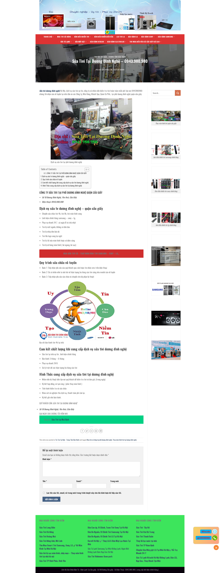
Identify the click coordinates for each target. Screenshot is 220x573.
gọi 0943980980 (203, 538)
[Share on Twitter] (87, 431)
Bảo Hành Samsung (165, 37)
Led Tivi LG (120, 37)
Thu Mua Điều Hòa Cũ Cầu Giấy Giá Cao (144, 41)
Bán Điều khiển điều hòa (103, 37)
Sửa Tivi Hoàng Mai (47, 536)
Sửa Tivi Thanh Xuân (144, 536)
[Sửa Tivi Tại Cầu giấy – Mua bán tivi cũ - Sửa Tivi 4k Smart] (110, 32)
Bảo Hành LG (133, 37)
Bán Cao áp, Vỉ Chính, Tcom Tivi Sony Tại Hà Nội (108, 527)
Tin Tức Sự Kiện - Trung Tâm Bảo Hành (110, 57)
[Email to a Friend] (91, 431)
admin (122, 70)
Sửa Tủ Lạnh (65, 41)
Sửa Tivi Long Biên (47, 527)
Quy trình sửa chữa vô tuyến (52, 179)
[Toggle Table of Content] (85, 169)
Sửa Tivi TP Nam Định (145, 545)
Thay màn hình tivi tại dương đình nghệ (124, 440)
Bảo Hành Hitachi (97, 41)
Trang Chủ (48, 37)
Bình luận (47, 459)
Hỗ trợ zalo (206, 531)
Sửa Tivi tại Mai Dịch (60, 419)
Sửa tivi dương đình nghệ (49, 90)
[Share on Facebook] (82, 431)
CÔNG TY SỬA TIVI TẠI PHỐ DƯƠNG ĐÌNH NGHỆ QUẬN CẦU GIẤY (67, 173)
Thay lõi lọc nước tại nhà (146, 540)
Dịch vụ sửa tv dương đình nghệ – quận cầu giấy (59, 176)
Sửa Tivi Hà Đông (46, 532)
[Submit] (178, 93)
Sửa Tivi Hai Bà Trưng (145, 532)
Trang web (114, 481)
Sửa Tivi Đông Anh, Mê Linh (50, 540)
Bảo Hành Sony (147, 37)
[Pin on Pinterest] (96, 431)
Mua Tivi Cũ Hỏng (64, 37)
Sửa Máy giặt (80, 41)
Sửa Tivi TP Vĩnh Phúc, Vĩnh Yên (52, 560)
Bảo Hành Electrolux (115, 41)
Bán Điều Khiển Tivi (81, 37)
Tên (45, 481)
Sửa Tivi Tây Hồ (143, 527)
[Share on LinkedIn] (101, 431)
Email (79, 481)
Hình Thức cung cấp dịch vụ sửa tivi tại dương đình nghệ (62, 185)
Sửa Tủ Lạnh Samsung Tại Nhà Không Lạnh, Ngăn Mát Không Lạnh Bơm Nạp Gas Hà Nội (108, 550)
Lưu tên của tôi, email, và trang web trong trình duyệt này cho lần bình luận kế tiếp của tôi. (83, 493)
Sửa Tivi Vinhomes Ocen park (100, 556)
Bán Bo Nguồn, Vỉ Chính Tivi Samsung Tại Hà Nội (108, 532)
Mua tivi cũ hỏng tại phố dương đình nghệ (99, 440)
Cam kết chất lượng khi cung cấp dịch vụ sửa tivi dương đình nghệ (65, 182)
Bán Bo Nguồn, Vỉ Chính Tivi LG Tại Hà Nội (105, 536)
